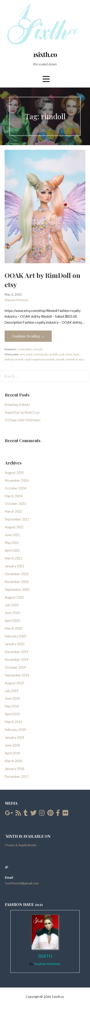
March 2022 (13, 511)
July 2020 (11, 605)
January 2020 (14, 644)
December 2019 (16, 652)
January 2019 (14, 737)
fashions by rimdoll (45, 354)
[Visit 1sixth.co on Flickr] (65, 814)
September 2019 (17, 675)
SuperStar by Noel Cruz (22, 412)
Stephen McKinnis (16, 300)
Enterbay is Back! (17, 405)
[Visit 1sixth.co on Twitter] (33, 814)
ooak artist (65, 354)
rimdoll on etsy (75, 359)
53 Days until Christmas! (23, 420)
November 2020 (16, 582)
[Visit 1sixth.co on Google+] (9, 814)
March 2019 (13, 722)
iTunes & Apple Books (21, 845)
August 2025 (14, 473)
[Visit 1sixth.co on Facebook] (58, 814)
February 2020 (15, 636)
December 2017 (16, 776)
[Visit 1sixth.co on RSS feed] (18, 814)
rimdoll (37, 349)
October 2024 (15, 488)
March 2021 (13, 558)
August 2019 (14, 683)
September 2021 (17, 519)
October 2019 (15, 667)
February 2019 (15, 730)
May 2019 (12, 706)
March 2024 (13, 496)
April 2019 (12, 714)
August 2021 (14, 527)
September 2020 (17, 589)
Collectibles (24, 349)
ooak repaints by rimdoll (39, 359)
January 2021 (14, 566)
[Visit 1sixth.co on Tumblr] (26, 814)
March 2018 (13, 761)
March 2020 (13, 628)
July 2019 (11, 691)
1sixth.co (45, 54)
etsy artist (26, 354)
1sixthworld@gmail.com (22, 883)
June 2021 (12, 535)
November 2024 (16, 480)
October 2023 (15, 504)
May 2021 (12, 543)
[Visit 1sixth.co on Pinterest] (50, 814)
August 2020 (14, 597)
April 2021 (12, 550)
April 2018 (12, 753)
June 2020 (12, 613)
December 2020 (16, 574)
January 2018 (14, 769)
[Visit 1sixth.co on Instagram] (42, 814)
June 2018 (12, 745)
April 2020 (12, 621)
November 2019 (16, 660)
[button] (46, 79)
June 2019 (12, 698)
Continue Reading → (28, 336)
